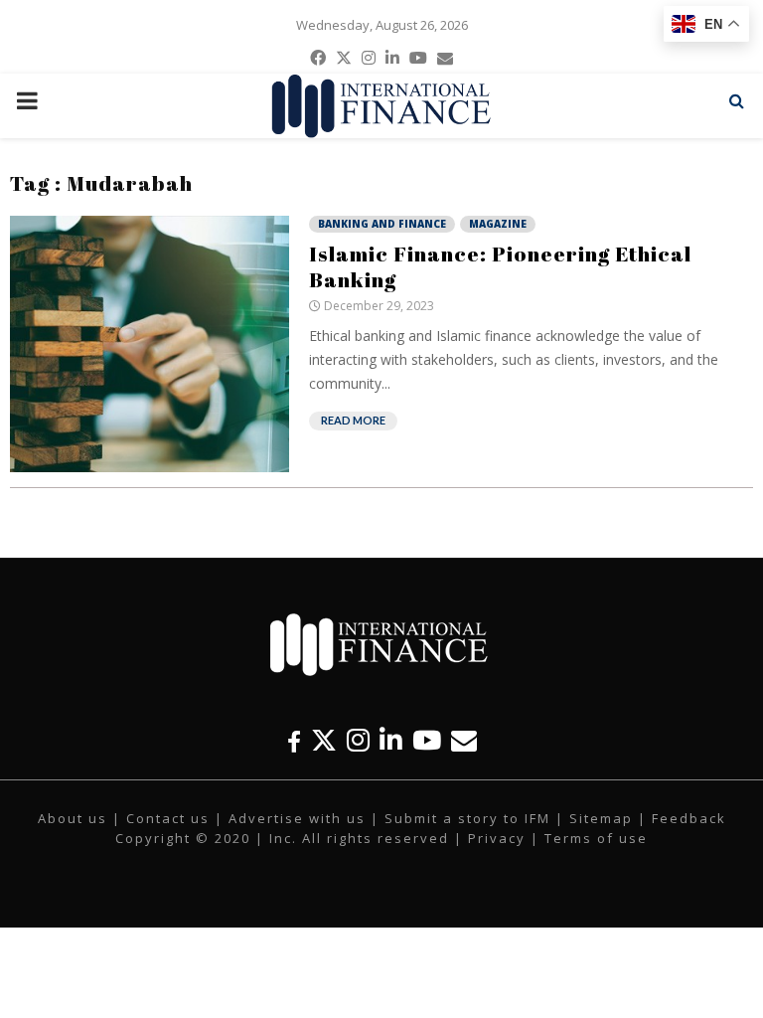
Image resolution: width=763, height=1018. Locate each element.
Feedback (689, 818)
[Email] (464, 740)
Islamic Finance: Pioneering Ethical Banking (500, 266)
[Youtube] (426, 740)
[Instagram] (358, 740)
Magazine (498, 224)
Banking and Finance (382, 224)
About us (72, 818)
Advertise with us (297, 818)
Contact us (168, 818)
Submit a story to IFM (467, 818)
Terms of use (596, 838)
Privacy (497, 838)
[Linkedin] (391, 740)
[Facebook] (294, 740)
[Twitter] (324, 740)
